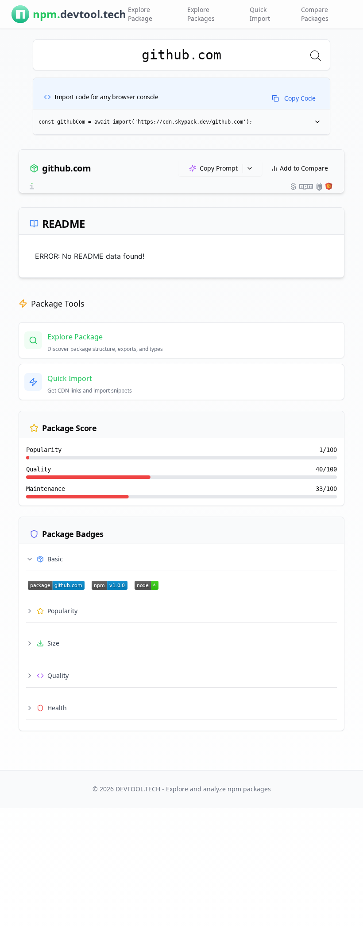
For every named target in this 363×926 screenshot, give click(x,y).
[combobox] (181, 55)
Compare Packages (314, 14)
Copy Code (300, 98)
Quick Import (260, 14)
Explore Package (140, 14)
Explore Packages (201, 14)
